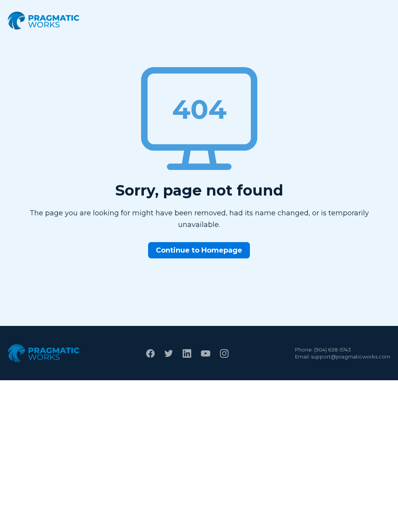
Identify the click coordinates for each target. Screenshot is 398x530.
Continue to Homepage (199, 250)
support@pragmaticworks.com (350, 356)
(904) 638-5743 (332, 349)
